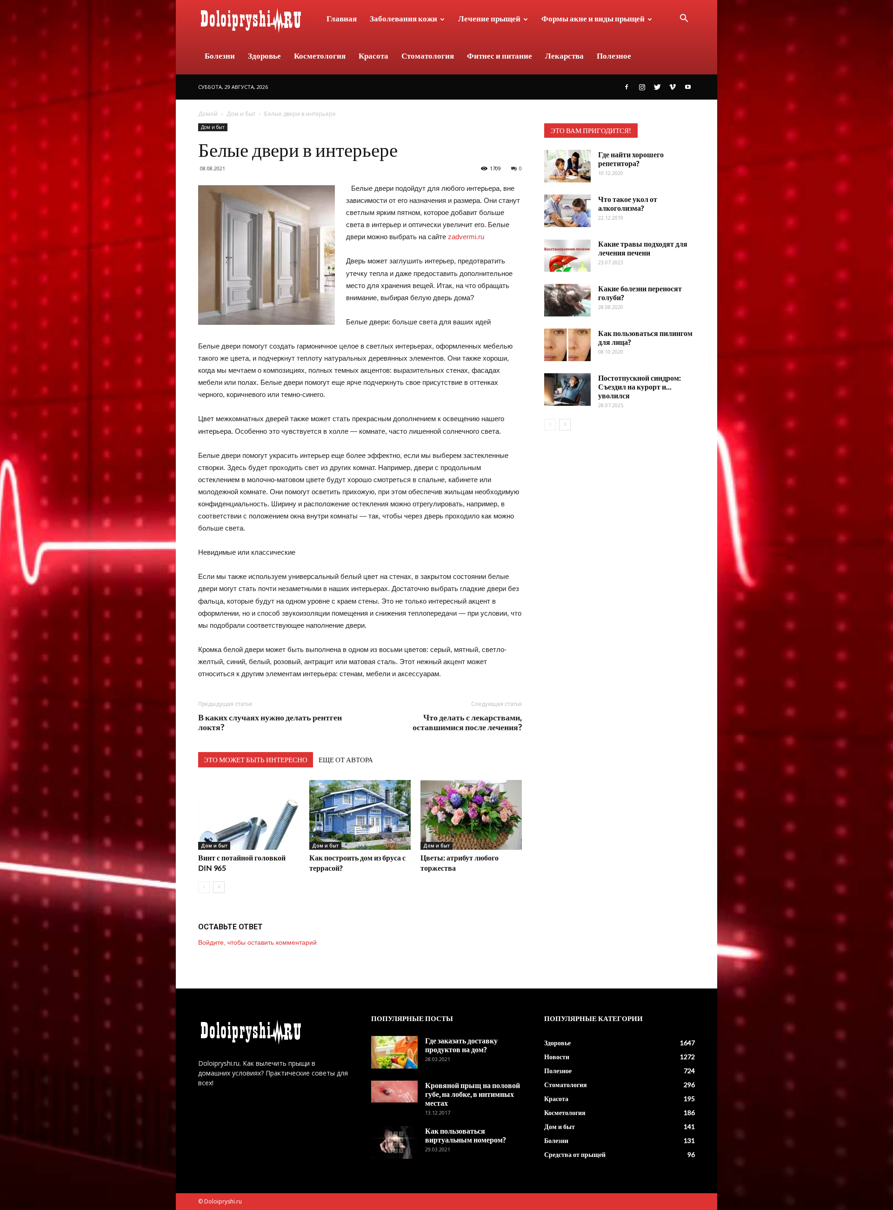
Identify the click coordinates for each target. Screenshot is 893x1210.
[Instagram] (642, 87)
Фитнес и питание (499, 55)
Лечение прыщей (489, 18)
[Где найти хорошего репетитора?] (567, 166)
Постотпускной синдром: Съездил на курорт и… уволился (639, 386)
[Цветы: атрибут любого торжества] (471, 815)
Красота (373, 55)
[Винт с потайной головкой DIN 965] (249, 815)
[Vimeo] (673, 87)
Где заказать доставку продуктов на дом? (461, 1045)
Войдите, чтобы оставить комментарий (257, 942)
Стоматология (427, 55)
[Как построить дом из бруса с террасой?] (360, 815)
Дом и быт (241, 114)
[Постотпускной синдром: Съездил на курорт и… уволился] (567, 389)
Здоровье (264, 55)
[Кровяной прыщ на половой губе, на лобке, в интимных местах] (394, 1091)
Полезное (614, 55)
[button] (684, 19)
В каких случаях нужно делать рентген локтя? (270, 722)
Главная (342, 18)
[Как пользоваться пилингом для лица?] (567, 345)
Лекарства (564, 55)
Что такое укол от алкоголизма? (627, 203)
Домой (208, 114)
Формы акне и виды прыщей (593, 18)
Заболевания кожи (403, 18)
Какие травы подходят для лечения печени (642, 248)
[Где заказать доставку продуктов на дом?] (394, 1052)
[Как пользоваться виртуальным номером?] (394, 1142)
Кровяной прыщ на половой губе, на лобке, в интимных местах (472, 1094)
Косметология (320, 55)
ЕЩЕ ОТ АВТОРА (346, 759)
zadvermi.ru (466, 237)
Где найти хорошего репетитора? (631, 159)
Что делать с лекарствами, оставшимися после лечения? (467, 722)
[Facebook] (626, 87)
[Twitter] (657, 87)
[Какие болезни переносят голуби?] (567, 300)
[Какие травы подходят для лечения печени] (567, 255)
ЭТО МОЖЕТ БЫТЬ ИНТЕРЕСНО (255, 759)
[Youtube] (688, 87)
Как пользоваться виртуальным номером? (465, 1135)
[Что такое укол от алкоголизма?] (567, 211)
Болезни (220, 55)
